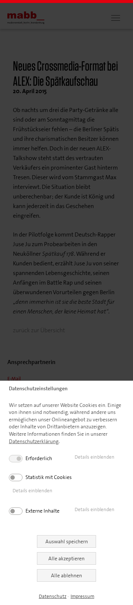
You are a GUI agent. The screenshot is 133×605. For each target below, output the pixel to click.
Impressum (82, 596)
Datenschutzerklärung (33, 441)
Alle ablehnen (66, 575)
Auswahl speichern (66, 541)
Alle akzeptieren (66, 558)
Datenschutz (52, 596)
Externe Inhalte (42, 510)
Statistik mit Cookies (48, 477)
